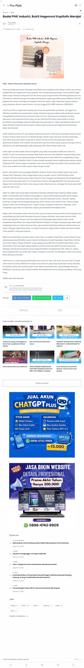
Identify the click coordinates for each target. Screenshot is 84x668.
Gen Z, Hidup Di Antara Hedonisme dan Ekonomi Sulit (35, 564)
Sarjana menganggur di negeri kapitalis (29, 554)
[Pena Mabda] (12, 23)
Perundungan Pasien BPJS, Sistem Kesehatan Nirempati (36, 588)
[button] (76, 5)
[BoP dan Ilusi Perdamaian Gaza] (42, 332)
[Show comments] (73, 665)
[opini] (16, 551)
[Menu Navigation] (4, 5)
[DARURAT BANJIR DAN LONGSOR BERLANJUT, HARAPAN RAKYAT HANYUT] (69, 332)
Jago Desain (43, 659)
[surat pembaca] (19, 540)
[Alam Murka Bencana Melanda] (15, 357)
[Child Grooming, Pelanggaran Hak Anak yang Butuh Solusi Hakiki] (15, 332)
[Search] (80, 5)
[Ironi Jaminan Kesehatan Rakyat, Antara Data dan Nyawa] (69, 357)
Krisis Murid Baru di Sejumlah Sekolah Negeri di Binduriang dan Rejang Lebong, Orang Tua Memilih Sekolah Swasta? (42, 576)
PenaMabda (12, 659)
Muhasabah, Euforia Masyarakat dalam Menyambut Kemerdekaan (41, 543)
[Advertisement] (42, 638)
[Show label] (18, 616)
